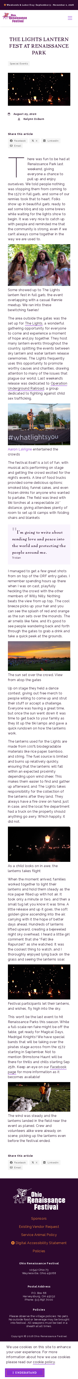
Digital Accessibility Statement (41, 1243)
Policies (39, 1251)
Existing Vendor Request (39, 1227)
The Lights (34, 323)
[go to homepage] (14, 18)
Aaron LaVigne (20, 449)
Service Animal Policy (39, 1235)
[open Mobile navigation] (70, 18)
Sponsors (39, 1219)
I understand (25, 1372)
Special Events (19, 63)
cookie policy (44, 1362)
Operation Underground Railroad (37, 385)
